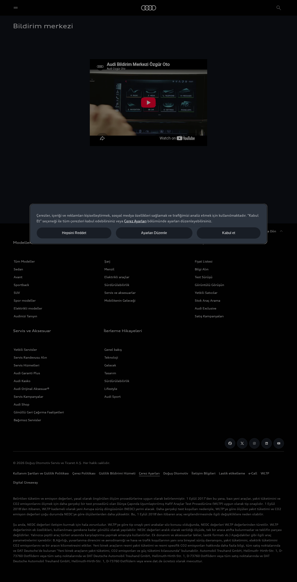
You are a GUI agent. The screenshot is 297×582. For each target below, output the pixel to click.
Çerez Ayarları (135, 221)
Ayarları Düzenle (154, 233)
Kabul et (228, 233)
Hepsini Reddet (74, 233)
